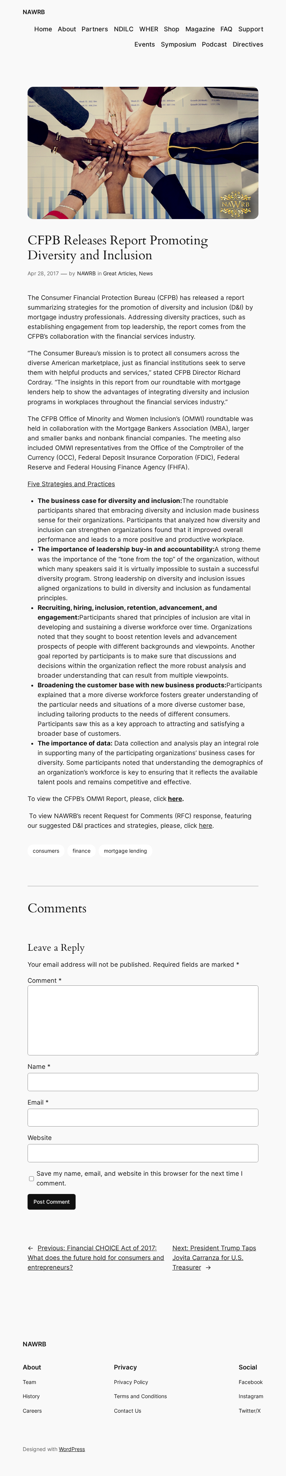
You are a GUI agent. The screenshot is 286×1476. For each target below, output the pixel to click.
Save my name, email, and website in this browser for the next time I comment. (139, 1178)
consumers (46, 851)
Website (40, 1137)
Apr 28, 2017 (43, 273)
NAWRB (34, 12)
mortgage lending (125, 851)
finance (81, 851)
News (146, 273)
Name (39, 1066)
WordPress (72, 1449)
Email (38, 1102)
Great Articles (119, 273)
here (175, 798)
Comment (45, 980)
